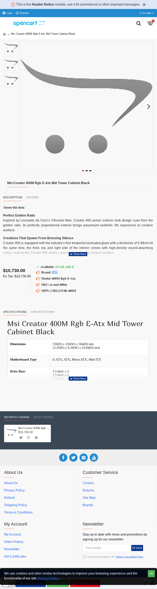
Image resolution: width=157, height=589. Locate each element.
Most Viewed (43, 417)
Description (12, 197)
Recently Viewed (16, 417)
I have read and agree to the (115, 557)
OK (151, 573)
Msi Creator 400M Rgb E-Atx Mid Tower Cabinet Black (33, 428)
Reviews (32, 197)
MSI (55, 272)
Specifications (15, 311)
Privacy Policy (48, 578)
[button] (24, 107)
